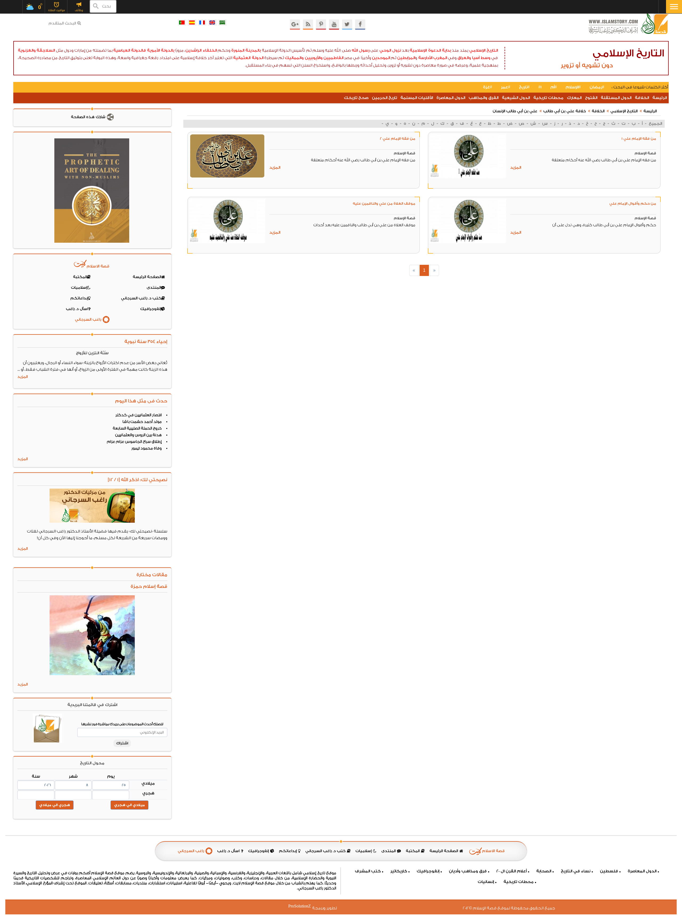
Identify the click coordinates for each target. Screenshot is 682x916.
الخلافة (642, 98)
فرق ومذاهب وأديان (468, 871)
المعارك (574, 98)
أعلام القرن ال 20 (511, 871)
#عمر (505, 87)
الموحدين (381, 58)
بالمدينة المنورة (246, 50)
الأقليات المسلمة (416, 98)
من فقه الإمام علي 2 (397, 139)
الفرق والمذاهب (483, 98)
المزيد (515, 167)
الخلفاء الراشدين (201, 50)
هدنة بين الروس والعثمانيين (138, 435)
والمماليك (294, 58)
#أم (553, 87)
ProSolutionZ (303, 906)
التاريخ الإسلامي (483, 50)
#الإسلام (573, 87)
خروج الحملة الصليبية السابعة (137, 428)
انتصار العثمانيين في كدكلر (138, 415)
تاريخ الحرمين (384, 98)
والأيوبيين (314, 58)
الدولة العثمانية (248, 58)
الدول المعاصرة (450, 98)
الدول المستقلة (616, 98)
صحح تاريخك (356, 98)
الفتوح (591, 98)
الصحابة (543, 871)
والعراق (464, 58)
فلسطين (609, 871)
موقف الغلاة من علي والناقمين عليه (384, 203)
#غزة (487, 87)
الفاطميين (333, 58)
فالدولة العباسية (129, 50)
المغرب (440, 58)
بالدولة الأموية (160, 50)
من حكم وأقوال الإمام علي (632, 203)
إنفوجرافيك (428, 871)
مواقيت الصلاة (56, 10)
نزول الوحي (390, 50)
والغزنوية (27, 50)
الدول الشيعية (516, 98)
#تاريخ (524, 87)
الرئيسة (659, 98)
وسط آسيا (481, 58)
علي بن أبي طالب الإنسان (515, 111)
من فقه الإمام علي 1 (639, 139)
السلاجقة (45, 50)
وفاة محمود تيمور (146, 448)
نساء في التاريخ (575, 871)
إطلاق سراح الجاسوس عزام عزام (134, 442)
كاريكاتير (398, 871)
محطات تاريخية (548, 98)
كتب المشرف (368, 871)
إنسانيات (486, 882)
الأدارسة (425, 58)
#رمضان (597, 87)
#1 (540, 87)
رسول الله (361, 50)
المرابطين (406, 58)
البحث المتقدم (62, 23)
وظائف (79, 10)
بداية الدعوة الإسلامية (430, 50)
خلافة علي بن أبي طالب (564, 111)
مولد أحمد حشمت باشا (142, 422)
